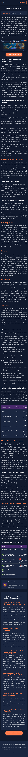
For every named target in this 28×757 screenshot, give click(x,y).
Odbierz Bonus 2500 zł (14, 54)
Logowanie (22, 2)
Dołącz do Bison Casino (14, 733)
